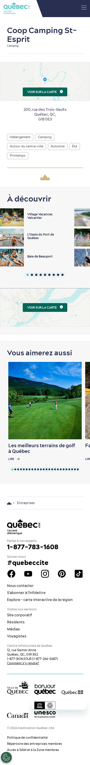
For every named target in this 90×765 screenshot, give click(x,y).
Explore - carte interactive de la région (40, 599)
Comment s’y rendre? (23, 663)
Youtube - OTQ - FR (28, 573)
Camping (45, 137)
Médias (13, 629)
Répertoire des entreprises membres (34, 744)
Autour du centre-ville (26, 146)
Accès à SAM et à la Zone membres (33, 750)
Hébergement (20, 137)
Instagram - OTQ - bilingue (45, 573)
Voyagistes (16, 636)
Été (74, 146)
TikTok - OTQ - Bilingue (78, 573)
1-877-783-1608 (32, 547)
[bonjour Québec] (45, 689)
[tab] (12, 469)
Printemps (18, 155)
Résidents (16, 622)
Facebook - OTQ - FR (11, 573)
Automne (58, 146)
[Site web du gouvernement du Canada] (17, 715)
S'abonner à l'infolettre (26, 592)
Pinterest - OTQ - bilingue (61, 573)
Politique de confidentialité (27, 738)
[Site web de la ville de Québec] (17, 688)
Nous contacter (20, 585)
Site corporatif (19, 615)
